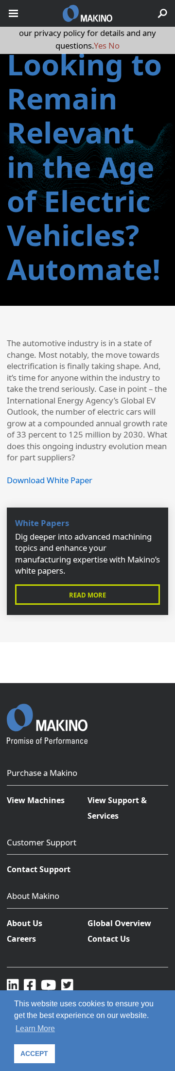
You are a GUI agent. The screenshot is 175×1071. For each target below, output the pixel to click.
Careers (21, 938)
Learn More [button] (35, 1028)
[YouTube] (48, 984)
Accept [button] (34, 1053)
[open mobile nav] (13, 13)
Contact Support (38, 869)
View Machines (36, 800)
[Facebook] (30, 984)
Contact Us (109, 938)
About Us (24, 923)
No (114, 45)
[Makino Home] (47, 717)
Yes (100, 45)
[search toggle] (162, 13)
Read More (87, 595)
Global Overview (119, 923)
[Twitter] (67, 984)
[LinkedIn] (13, 984)
